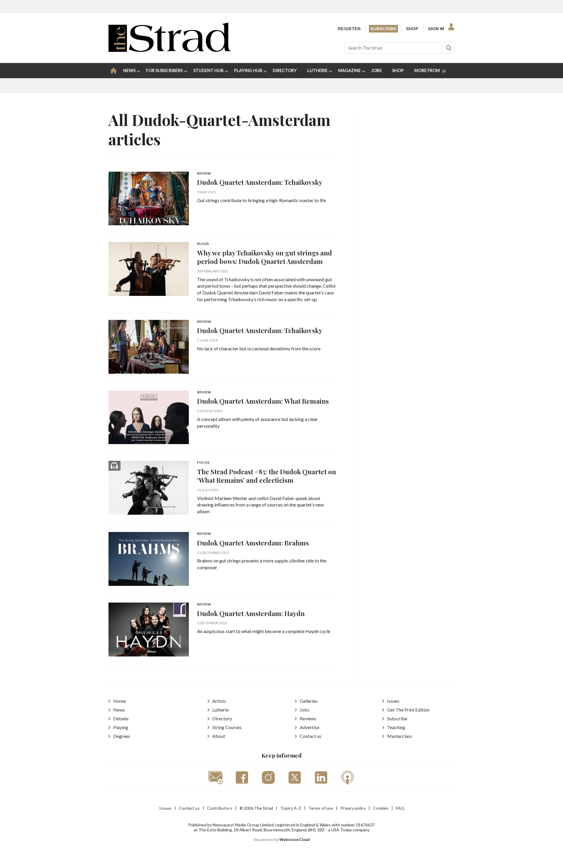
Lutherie (220, 709)
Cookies (381, 808)
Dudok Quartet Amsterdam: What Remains (263, 400)
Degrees (121, 736)
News (119, 709)
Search (448, 47)
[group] (428, 70)
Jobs (304, 709)
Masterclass (399, 736)
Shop (412, 28)
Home (119, 701)
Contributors (219, 808)
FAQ (400, 808)
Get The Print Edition (408, 709)
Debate (120, 718)
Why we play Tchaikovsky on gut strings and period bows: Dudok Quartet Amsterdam (264, 257)
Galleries (309, 701)
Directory (222, 718)
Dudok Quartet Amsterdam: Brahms (253, 542)
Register (349, 28)
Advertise (309, 727)
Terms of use (320, 808)
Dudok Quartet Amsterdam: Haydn (251, 613)
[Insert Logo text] (169, 50)
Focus (203, 463)
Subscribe (383, 28)
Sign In (436, 28)
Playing (120, 727)
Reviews (308, 718)
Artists (219, 701)
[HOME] (113, 70)
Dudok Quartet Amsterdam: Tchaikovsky (259, 182)
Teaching (396, 727)
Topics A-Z (290, 808)
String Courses (227, 727)
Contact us (310, 736)
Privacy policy (353, 808)
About (218, 736)
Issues (393, 701)
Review (204, 173)
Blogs (203, 244)
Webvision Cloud (294, 839)
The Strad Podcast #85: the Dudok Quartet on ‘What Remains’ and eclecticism (266, 476)
